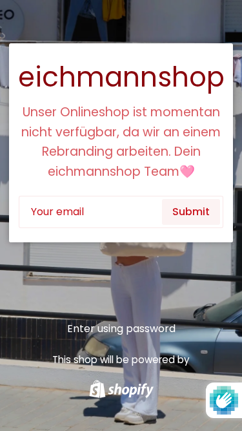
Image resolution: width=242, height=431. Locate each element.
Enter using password (121, 328)
